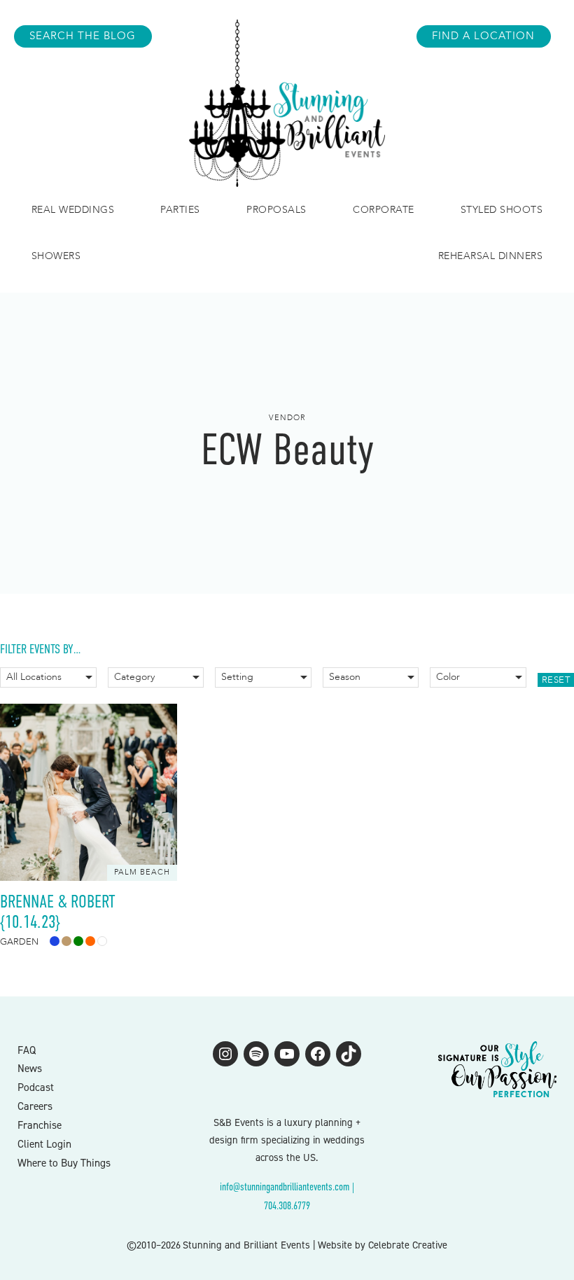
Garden (19, 941)
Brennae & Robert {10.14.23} (57, 911)
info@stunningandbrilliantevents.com (284, 1186)
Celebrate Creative (407, 1245)
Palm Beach (142, 872)
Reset (556, 680)
